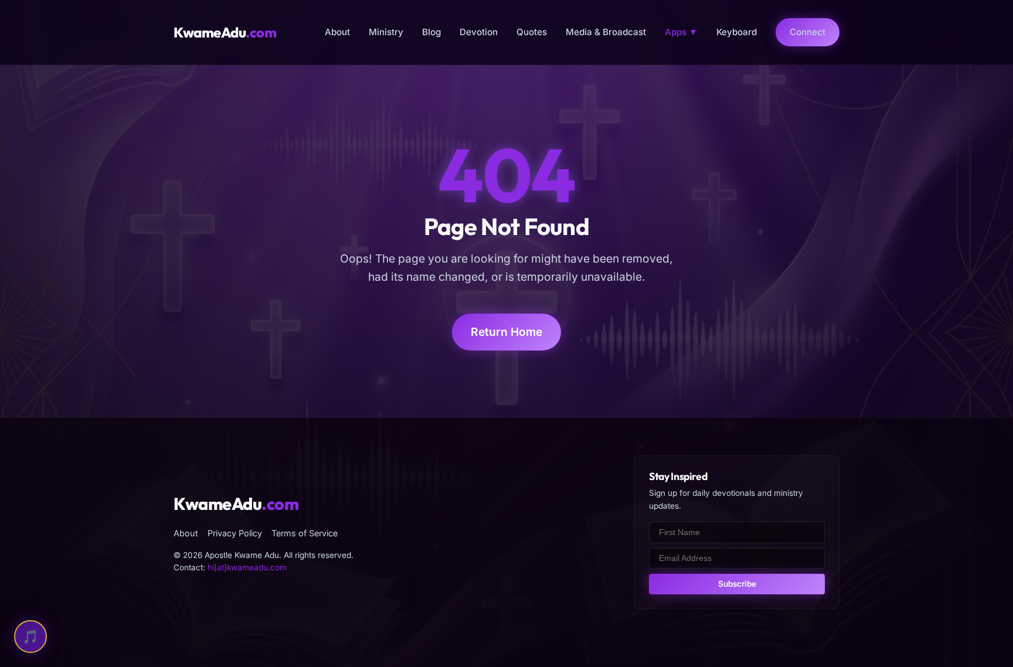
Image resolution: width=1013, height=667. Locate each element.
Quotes (531, 32)
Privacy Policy (235, 533)
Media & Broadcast (606, 32)
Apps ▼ (681, 32)
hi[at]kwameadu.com (247, 567)
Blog (431, 32)
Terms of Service (304, 533)
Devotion (479, 32)
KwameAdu (225, 32)
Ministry (386, 32)
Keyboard (736, 32)
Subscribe (737, 583)
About (337, 32)
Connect (807, 32)
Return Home (506, 332)
